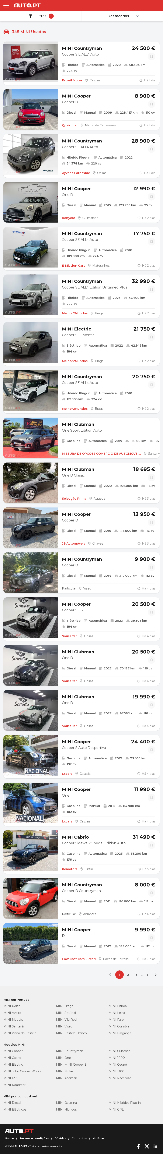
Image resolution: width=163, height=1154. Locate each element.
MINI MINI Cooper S (71, 1064)
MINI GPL (116, 1109)
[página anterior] (111, 974)
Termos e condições (34, 1138)
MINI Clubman (120, 1051)
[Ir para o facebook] (138, 1146)
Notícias (98, 1138)
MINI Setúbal (66, 1013)
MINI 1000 (117, 1058)
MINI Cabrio (12, 1058)
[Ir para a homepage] (27, 5)
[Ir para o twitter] (146, 1146)
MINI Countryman (69, 1051)
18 (147, 975)
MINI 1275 (10, 1078)
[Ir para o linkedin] (155, 1146)
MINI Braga (64, 1006)
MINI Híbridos (66, 1109)
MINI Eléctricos (14, 1109)
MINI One (63, 1058)
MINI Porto (11, 1006)
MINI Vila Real (66, 1020)
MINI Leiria (117, 1013)
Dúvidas (60, 1138)
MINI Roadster (14, 1085)
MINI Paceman (120, 1078)
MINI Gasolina (66, 1103)
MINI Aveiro (12, 1013)
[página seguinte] (155, 974)
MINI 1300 (116, 1071)
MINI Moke (64, 1071)
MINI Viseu (64, 1026)
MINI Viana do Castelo (20, 1033)
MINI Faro (116, 1020)
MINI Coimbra (119, 1026)
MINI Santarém (15, 1026)
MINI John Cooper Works (22, 1071)
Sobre (9, 1138)
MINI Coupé (118, 1064)
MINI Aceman (66, 1078)
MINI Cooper (13, 1051)
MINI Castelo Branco (71, 1033)
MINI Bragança (120, 1033)
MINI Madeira (13, 1020)
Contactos (79, 1138)
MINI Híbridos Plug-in (125, 1103)
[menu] (6, 5)
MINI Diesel (12, 1103)
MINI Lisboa (118, 1006)
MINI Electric (13, 1064)
